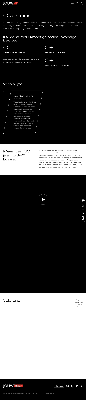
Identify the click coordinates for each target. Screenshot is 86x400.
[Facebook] (72, 386)
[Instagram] (67, 386)
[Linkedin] (77, 386)
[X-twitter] (81, 386)
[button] (72, 4)
